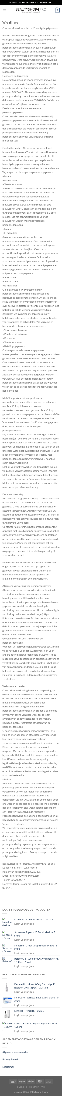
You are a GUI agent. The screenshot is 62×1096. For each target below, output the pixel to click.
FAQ (43, 1087)
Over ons (22, 1087)
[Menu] (4, 10)
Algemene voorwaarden (15, 1051)
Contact (34, 1087)
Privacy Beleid (10, 1059)
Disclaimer (8, 1066)
